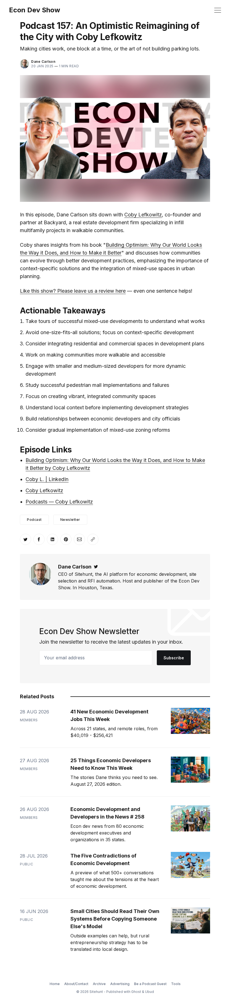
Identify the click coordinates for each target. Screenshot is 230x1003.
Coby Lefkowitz (143, 215)
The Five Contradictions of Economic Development (103, 859)
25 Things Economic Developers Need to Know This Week (110, 764)
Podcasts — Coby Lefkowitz (59, 502)
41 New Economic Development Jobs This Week (109, 715)
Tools (176, 984)
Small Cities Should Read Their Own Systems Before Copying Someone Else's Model (114, 918)
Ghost (136, 992)
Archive (99, 984)
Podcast (34, 519)
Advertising (120, 984)
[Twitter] (96, 567)
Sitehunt (96, 992)
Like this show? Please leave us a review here (73, 291)
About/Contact (76, 984)
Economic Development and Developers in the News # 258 (107, 813)
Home (55, 984)
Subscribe (174, 657)
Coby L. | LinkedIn (47, 479)
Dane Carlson (43, 61)
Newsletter (70, 519)
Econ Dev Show (34, 10)
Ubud (149, 992)
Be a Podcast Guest (150, 984)
